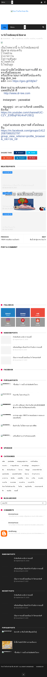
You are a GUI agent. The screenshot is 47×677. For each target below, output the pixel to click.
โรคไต (20, 486)
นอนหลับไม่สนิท (17, 474)
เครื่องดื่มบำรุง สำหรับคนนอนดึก (24, 436)
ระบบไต (26, 38)
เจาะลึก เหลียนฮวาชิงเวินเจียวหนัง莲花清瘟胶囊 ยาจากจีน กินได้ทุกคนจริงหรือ (29, 406)
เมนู (4, 27)
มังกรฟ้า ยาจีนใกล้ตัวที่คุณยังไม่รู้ (25, 632)
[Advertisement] (23, 275)
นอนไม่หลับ (5, 474)
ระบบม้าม (32, 38)
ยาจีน (33, 478)
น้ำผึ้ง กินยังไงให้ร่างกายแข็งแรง (25, 642)
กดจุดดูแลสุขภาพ (22, 461)
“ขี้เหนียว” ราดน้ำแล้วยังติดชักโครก (25, 384)
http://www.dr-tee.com (17, 93)
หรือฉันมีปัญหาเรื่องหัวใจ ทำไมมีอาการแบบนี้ (18, 185)
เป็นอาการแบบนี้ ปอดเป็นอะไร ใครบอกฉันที (27, 357)
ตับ (3, 470)
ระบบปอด (13, 482)
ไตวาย (20, 470)
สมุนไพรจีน (28, 486)
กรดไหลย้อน (34, 461)
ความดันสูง (25, 465)
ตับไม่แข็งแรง (11, 470)
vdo (3, 461)
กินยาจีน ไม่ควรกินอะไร (21, 395)
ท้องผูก (27, 470)
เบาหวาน (5, 478)
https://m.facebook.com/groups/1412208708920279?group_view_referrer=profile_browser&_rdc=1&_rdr (23, 135)
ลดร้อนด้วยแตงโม (9, 227)
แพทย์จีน (20, 478)
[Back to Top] (23, 674)
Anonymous (13, 514)
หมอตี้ (16, 491)
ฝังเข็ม (13, 478)
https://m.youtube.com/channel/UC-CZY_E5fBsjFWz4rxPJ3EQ (22, 114)
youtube (11, 461)
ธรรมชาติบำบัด (7, 172)
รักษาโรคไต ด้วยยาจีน (7, 667)
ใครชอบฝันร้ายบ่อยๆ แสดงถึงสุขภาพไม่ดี (17, 206)
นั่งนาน (27, 474)
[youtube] (41, 2)
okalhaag (12, 531)
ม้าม (27, 478)
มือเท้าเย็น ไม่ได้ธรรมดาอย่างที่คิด (25, 426)
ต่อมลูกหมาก (35, 465)
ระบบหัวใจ (39, 38)
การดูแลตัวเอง (19, 38)
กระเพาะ (4, 465)
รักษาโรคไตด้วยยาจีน (8, 486)
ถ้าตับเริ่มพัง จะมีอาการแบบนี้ (22, 337)
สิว (3, 491)
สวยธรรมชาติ (39, 486)
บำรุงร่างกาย (36, 474)
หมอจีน (9, 491)
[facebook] (45, 2)
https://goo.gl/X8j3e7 (25, 81)
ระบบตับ (40, 478)
